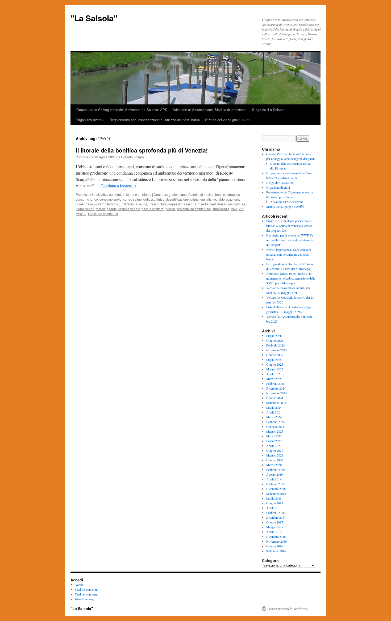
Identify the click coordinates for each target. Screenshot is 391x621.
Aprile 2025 (273, 374)
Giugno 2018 (274, 503)
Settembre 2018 (276, 493)
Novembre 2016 (276, 541)
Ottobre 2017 (274, 522)
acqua (182, 194)
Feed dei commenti (86, 594)
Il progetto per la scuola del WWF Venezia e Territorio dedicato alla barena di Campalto (290, 240)
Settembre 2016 (276, 551)
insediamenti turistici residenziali (221, 204)
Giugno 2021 (274, 450)
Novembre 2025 (276, 350)
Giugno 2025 (274, 364)
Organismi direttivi (90, 119)
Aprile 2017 (273, 532)
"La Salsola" (93, 18)
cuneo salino (132, 199)
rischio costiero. (153, 208)
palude (112, 208)
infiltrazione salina (134, 204)
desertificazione (177, 199)
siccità (170, 208)
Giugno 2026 (274, 340)
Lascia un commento (103, 213)
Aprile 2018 (273, 508)
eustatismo (208, 199)
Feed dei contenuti (86, 589)
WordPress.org (84, 599)
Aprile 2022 (273, 445)
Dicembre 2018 (276, 489)
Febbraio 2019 (275, 484)
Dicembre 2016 (276, 536)
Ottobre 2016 (274, 546)
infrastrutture (158, 204)
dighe (194, 199)
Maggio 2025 (274, 369)
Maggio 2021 (274, 455)
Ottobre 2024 (274, 398)
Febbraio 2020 (275, 469)
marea (100, 208)
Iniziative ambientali (109, 194)
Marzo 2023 (274, 436)
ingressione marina (182, 204)
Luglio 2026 (274, 335)
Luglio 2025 (274, 359)
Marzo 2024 (274, 417)
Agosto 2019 (274, 474)
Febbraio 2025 (275, 383)
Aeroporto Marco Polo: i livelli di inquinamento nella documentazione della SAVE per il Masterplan (290, 278)
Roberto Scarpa (132, 157)
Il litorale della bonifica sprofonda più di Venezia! (142, 150)
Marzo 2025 (274, 379)
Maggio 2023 (274, 431)
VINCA (81, 213)
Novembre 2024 (276, 393)
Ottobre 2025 (274, 355)
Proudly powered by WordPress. (288, 608)
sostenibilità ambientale (194, 208)
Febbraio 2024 (275, 422)
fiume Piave (84, 204)
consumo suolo (110, 199)
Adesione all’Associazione (286, 202)
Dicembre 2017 (276, 517)
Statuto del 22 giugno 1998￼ (227, 119)
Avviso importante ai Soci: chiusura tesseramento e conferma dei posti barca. (288, 254)
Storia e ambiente (138, 194)
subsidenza (221, 208)
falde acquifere (228, 199)
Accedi (79, 584)
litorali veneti (85, 208)
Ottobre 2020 (274, 460)
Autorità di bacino (201, 194)
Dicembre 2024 (276, 388)
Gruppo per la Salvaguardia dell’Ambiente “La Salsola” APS (121, 109)
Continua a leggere (118, 185)
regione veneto (129, 208)
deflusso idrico (153, 199)
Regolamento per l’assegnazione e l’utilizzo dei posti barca (155, 119)
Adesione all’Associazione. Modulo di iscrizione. (210, 109)
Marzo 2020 (274, 465)
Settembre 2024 (276, 402)
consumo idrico (87, 199)
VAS (234, 208)
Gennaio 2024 (275, 426)
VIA (241, 208)
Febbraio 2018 (275, 512)
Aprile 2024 (273, 412)
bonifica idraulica (227, 194)
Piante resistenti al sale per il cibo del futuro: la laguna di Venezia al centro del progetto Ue (289, 226)
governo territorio (106, 204)
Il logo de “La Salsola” (268, 109)
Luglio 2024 (274, 407)
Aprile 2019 (273, 479)
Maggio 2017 (274, 527)
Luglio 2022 (274, 441)
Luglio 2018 (274, 498)
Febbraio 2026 (275, 345)
